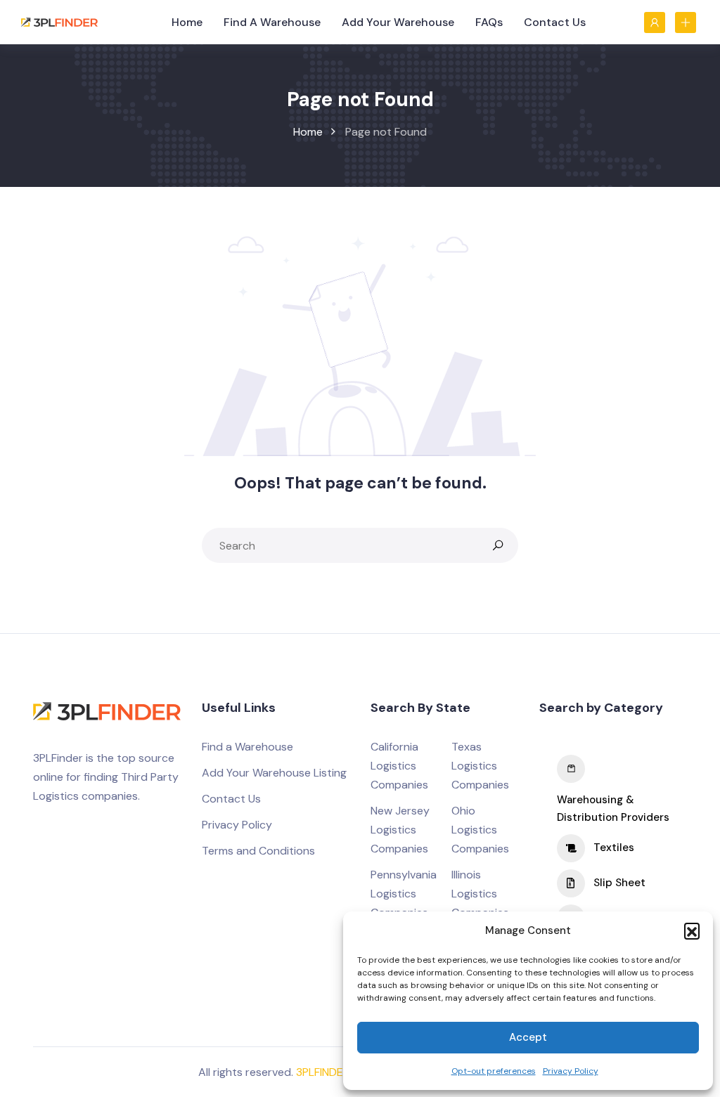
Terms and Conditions (258, 850)
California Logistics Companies (399, 765)
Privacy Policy (570, 1071)
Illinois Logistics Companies (480, 893)
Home (187, 22)
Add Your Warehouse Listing (274, 772)
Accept (528, 1037)
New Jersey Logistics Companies (400, 829)
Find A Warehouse (272, 22)
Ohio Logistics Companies (480, 829)
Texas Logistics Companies (480, 765)
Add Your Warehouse (398, 22)
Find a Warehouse (247, 746)
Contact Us (555, 22)
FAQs (489, 22)
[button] (692, 930)
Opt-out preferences (493, 1071)
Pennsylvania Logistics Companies (404, 893)
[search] (497, 545)
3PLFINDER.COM (336, 1072)
